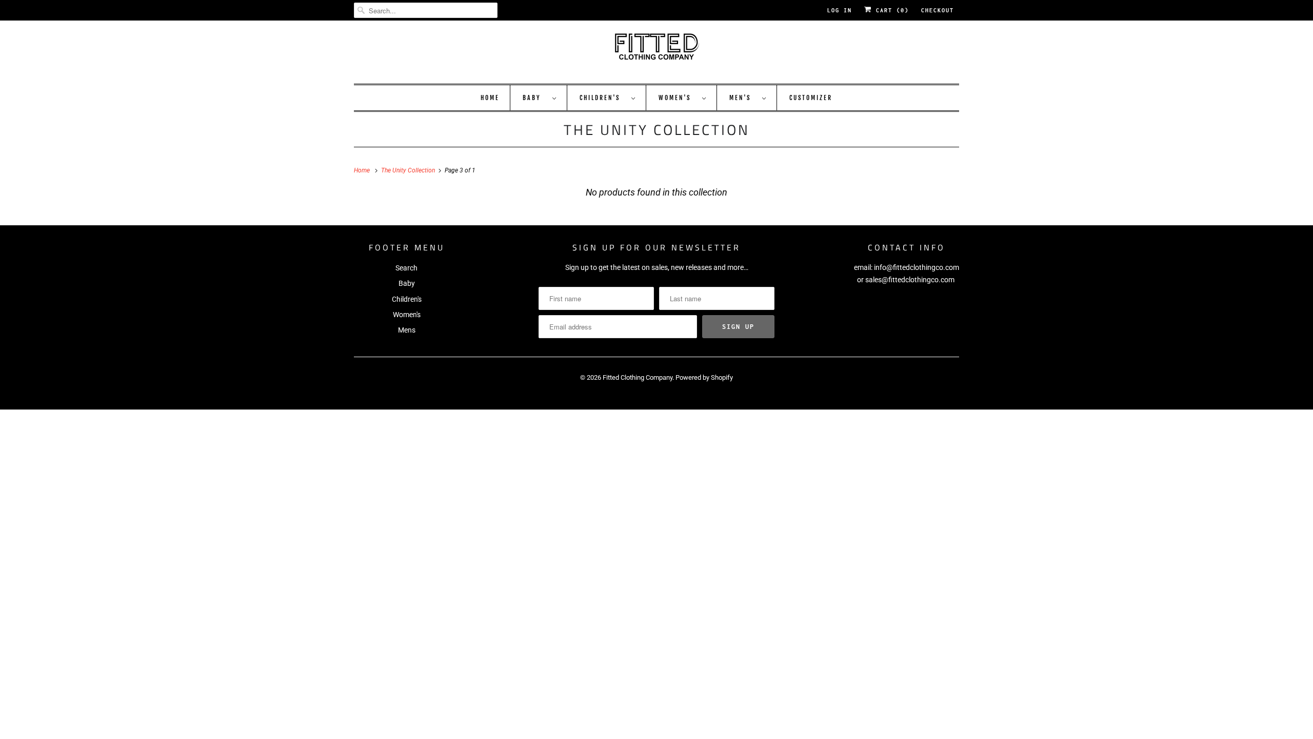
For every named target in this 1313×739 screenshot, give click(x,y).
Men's (743, 98)
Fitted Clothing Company (637, 377)
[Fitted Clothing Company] (656, 50)
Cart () (890, 10)
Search (406, 268)
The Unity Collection (657, 130)
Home (490, 98)
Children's (603, 98)
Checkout (937, 10)
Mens (406, 330)
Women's (678, 98)
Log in (839, 10)
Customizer (810, 98)
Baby (535, 98)
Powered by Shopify (704, 377)
